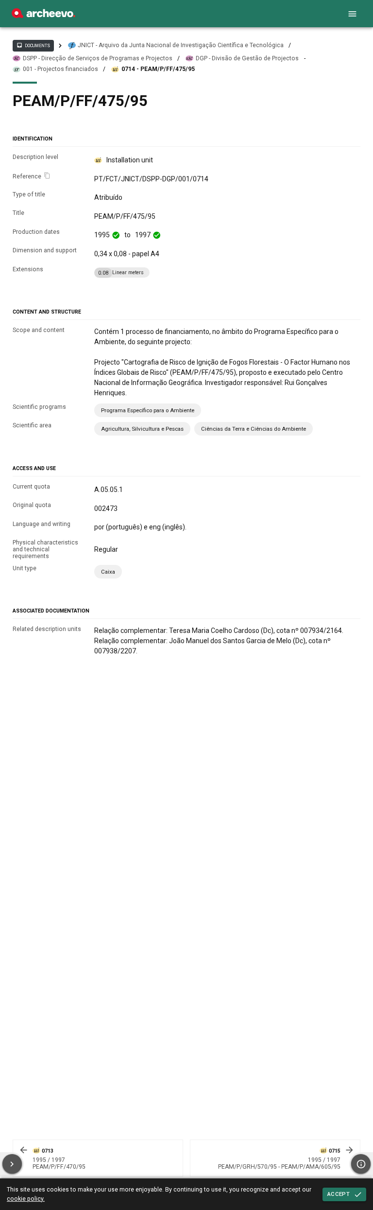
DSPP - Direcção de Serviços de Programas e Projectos (97, 58)
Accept (338, 1194)
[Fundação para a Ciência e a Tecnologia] (43, 15)
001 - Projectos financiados (60, 69)
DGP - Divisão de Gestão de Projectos (247, 58)
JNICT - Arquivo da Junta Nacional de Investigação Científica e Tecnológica (181, 45)
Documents (33, 45)
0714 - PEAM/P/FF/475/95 (158, 69)
